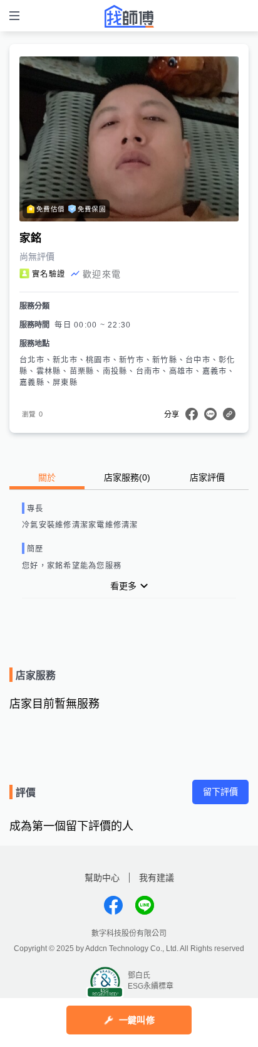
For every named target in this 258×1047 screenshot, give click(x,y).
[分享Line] (210, 414)
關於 (47, 477)
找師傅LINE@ (144, 905)
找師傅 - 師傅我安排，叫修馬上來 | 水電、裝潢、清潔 (129, 16)
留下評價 (220, 792)
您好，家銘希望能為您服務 (71, 565)
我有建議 (156, 878)
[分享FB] (191, 414)
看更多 (123, 586)
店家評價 (207, 477)
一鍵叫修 (137, 1020)
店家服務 (127, 477)
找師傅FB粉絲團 (113, 905)
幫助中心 (102, 878)
